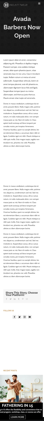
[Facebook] (14, 317)
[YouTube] (30, 317)
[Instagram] (25, 317)
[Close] (41, 377)
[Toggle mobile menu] (39, 3)
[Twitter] (19, 317)
